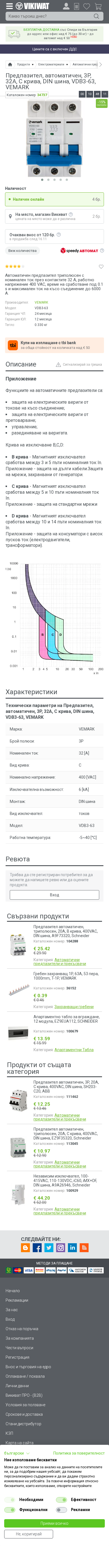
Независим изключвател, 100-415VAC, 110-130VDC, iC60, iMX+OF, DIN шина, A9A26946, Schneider (65, 1180)
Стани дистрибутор (23, 1424)
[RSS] (84, 1247)
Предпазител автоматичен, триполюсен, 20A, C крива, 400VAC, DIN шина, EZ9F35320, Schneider (66, 1133)
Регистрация (17, 1357)
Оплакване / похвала (25, 1376)
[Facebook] (37, 1247)
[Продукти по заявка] (76, 6)
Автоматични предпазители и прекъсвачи (60, 962)
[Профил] (66, 6)
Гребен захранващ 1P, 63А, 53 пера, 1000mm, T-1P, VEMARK (66, 975)
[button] (17, 1453)
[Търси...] (96, 16)
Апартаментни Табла (74, 1050)
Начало (13, 1291)
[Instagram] (60, 1247)
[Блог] (25, 1247)
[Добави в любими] (101, 267)
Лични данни (17, 1386)
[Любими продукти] (86, 6)
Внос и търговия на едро (28, 1367)
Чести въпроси (19, 1348)
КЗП (9, 1433)
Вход (54, 895)
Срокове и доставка (24, 1414)
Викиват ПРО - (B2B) (24, 1395)
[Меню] (9, 6)
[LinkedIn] (72, 1247)
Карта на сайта (20, 1443)
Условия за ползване (25, 1405)
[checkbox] (9, 1500)
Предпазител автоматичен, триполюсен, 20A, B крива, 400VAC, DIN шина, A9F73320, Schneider (66, 931)
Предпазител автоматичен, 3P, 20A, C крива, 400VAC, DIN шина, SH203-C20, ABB (66, 1086)
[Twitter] (48, 1247)
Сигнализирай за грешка (82, 365)
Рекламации (17, 1300)
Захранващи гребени (74, 1006)
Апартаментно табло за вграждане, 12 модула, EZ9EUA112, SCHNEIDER (67, 1019)
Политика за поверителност (79, 1453)
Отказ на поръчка (22, 1329)
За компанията (20, 1338)
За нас (12, 1310)
